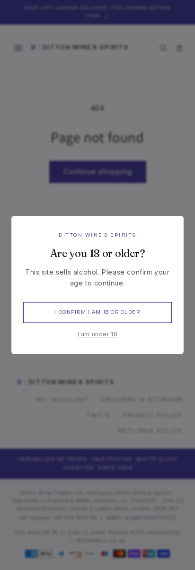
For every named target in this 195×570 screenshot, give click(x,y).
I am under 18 (98, 334)
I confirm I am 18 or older (97, 312)
